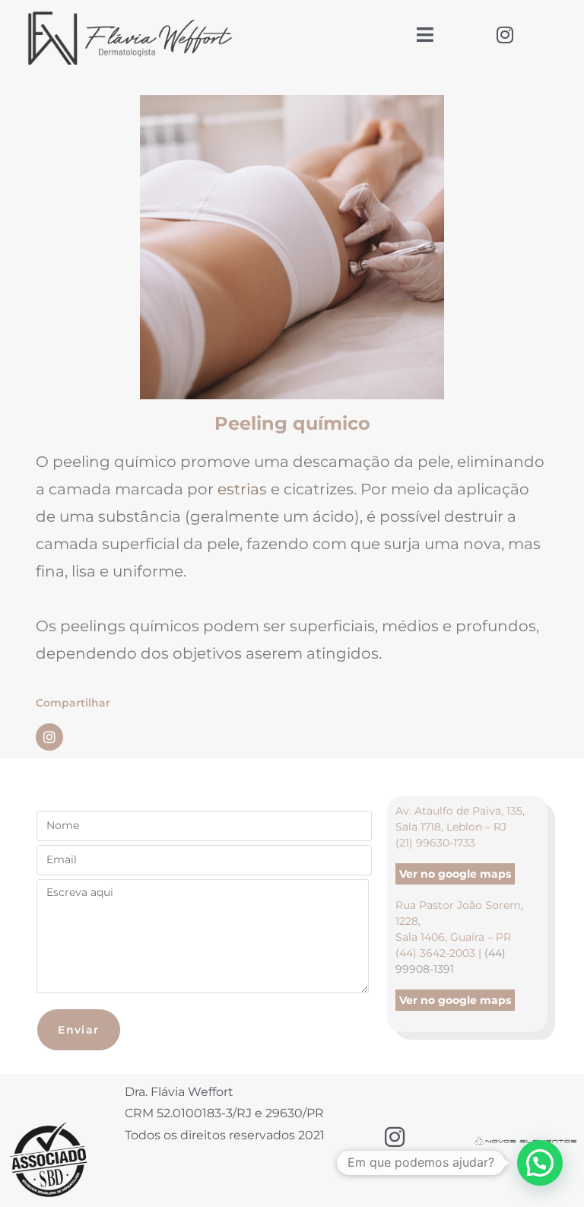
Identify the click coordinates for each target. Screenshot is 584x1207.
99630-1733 (445, 843)
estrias (242, 489)
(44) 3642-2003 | (439, 953)
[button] (540, 1163)
